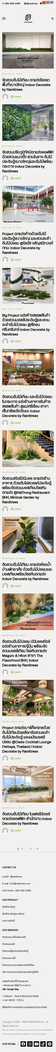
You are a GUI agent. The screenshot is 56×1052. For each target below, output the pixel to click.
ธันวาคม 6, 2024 (11, 391)
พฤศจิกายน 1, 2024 (13, 808)
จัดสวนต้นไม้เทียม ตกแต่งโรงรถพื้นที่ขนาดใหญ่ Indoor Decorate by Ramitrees (26, 84)
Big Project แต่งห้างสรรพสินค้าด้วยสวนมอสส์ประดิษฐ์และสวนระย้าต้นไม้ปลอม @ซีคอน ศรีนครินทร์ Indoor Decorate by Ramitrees (26, 325)
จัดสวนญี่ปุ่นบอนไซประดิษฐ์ (15, 951)
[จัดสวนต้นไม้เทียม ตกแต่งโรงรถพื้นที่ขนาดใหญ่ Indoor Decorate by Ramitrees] (28, 50)
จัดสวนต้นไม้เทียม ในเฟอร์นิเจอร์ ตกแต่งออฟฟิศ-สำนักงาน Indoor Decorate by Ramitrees (27, 818)
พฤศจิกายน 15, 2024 (13, 558)
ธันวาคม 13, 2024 (12, 228)
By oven (15, 96)
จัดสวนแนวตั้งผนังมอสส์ (14, 937)
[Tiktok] (43, 1044)
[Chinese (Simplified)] (44, 2)
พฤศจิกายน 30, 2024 (14, 472)
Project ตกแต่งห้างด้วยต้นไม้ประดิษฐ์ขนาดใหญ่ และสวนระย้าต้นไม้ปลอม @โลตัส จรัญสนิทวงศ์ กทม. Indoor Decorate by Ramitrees (27, 243)
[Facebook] (23, 1044)
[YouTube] (36, 1044)
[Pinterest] (49, 1044)
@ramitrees (32, 4)
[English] (48, 2)
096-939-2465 (12, 4)
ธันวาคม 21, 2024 (12, 74)
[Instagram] (30, 1044)
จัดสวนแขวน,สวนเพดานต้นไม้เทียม (18, 965)
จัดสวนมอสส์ (8, 944)
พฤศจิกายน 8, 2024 (13, 721)
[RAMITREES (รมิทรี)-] (28, 19)
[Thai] (52, 2)
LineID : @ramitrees (12, 877)
